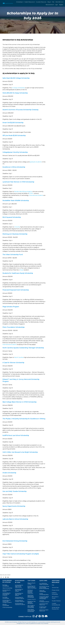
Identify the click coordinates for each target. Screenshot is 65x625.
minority (17, 227)
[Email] (8, 577)
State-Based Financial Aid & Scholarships (31, 610)
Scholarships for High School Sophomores (19, 586)
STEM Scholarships (7, 607)
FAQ (53, 2)
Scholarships (19, 2)
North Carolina (18, 357)
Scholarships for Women (7, 590)
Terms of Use (55, 587)
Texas (21, 270)
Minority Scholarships (6, 605)
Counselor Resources (41, 2)
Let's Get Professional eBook (44, 601)
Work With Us (59, 2)
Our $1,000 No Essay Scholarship (43, 584)
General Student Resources (43, 604)
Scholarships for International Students (7, 594)
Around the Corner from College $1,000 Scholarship (44, 587)
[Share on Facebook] (1, 577)
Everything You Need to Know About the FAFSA (32, 587)
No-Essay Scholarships (6, 585)
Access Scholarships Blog (43, 594)
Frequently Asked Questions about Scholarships (44, 597)
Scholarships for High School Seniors (19, 594)
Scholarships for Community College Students (7, 601)
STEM (31, 193)
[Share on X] (3, 577)
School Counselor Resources (43, 610)
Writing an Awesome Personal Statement (30, 592)
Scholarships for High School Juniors (19, 590)
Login (56, 4)
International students (36, 195)
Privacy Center (55, 590)
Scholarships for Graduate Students (20, 604)
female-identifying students (23, 191)
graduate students (35, 162)
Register (61, 4)
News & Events (49, 4)
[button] (23, 2)
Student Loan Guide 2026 (42, 607)
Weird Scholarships (7, 588)
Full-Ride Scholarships (6, 598)
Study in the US (32, 599)
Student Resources (29, 2)
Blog (49, 2)
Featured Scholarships (42, 591)
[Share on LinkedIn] (6, 577)
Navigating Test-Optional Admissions (32, 602)
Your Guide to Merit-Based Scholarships (31, 606)
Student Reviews (56, 600)
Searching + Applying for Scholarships (31, 596)
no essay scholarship (18, 88)
